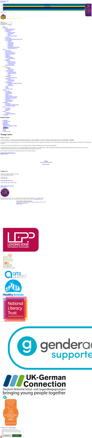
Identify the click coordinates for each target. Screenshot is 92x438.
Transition (7, 59)
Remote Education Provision (13, 47)
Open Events (8, 50)
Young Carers (10, 85)
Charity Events (11, 80)
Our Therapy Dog (9, 88)
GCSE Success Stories (12, 35)
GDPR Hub (10, 46)
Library (7, 87)
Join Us (4, 49)
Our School (5, 27)
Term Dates (8, 91)
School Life (5, 66)
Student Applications (5, 185)
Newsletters (8, 108)
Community (5, 102)
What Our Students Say (10, 53)
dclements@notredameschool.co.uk (8, 152)
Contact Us (8, 112)
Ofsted (9, 34)
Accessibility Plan (11, 58)
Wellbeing (10, 84)
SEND (7, 86)
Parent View (8, 99)
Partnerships (8, 103)
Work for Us (8, 60)
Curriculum (8, 67)
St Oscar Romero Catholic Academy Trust (14, 39)
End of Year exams (9, 100)
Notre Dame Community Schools (12, 104)
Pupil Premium (11, 42)
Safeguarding (10, 43)
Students (4, 8)
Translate (10, 24)
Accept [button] (16, 435)
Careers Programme (12, 71)
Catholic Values (11, 79)
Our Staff (7, 36)
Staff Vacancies (11, 64)
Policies (9, 41)
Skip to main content (5, 1)
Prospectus (8, 55)
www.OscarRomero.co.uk (37, 199)
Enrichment (8, 76)
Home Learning (9, 95)
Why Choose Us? (9, 51)
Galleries (7, 110)
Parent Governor (9, 101)
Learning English (47, 6)
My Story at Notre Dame (10, 52)
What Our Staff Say (12, 62)
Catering (7, 94)
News (4, 106)
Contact (4, 111)
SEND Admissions (9, 57)
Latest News (11, 185)
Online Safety (10, 44)
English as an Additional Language (15, 83)
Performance (8, 31)
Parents (4, 7)
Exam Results (10, 33)
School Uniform (9, 93)
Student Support (9, 82)
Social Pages (47, 5)
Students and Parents (12, 73)
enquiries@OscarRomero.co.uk (21, 203)
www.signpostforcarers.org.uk (46, 162)
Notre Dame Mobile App (10, 113)
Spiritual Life (8, 78)
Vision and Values (9, 30)
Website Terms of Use (12, 48)
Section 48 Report (11, 32)
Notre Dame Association (10, 105)
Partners (9, 75)
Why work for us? (11, 61)
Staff (4, 9)
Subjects (9, 68)
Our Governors (9, 38)
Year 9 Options (11, 69)
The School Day (9, 92)
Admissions (47, 4)
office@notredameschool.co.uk (7, 180)
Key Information (9, 40)
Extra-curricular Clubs (12, 77)
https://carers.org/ (45, 164)
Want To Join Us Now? (10, 65)
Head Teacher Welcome (10, 29)
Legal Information (12, 427)
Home (4, 26)
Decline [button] (6, 435)
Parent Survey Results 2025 (11, 97)
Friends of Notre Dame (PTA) (11, 96)
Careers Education (9, 70)
